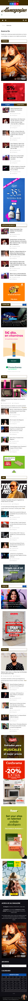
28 (17, 988)
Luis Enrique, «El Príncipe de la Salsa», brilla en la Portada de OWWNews (17, 694)
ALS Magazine (14, 115)
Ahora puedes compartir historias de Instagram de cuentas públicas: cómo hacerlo (12, 321)
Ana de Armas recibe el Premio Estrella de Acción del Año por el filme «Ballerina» (17, 545)
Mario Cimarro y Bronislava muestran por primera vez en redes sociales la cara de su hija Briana (18, 726)
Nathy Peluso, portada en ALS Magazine (16, 438)
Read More (24, 407)
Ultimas (7, 104)
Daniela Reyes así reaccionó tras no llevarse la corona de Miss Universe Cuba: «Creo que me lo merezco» (17, 121)
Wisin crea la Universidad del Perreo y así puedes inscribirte (16, 157)
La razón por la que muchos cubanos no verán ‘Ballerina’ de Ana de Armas (18, 555)
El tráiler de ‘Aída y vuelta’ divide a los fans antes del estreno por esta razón (18, 524)
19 (9, 986)
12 (9, 983)
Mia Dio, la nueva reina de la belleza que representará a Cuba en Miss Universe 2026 (17, 134)
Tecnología (12, 317)
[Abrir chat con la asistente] (24, 997)
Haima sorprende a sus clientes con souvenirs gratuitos (16, 110)
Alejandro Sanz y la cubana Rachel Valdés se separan (18, 716)
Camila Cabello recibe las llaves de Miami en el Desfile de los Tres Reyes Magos (14, 603)
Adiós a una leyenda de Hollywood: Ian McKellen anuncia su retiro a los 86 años (18, 514)
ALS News (5, 317)
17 (2, 986)
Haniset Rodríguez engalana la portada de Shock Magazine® (17, 685)
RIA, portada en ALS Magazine (17, 420)
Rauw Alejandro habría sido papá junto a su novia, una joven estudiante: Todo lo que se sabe (17, 146)
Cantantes (12, 600)
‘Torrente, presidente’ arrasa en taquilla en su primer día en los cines (12, 500)
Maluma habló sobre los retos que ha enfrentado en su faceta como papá (14, 672)
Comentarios (20, 104)
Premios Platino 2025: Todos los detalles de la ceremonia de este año (17, 534)
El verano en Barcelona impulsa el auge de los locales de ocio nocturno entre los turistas (17, 429)
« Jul (13, 993)
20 (13, 986)
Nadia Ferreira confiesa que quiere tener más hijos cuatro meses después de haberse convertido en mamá (18, 706)
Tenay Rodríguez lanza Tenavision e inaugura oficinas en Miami (18, 447)
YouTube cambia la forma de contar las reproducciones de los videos (17, 168)
